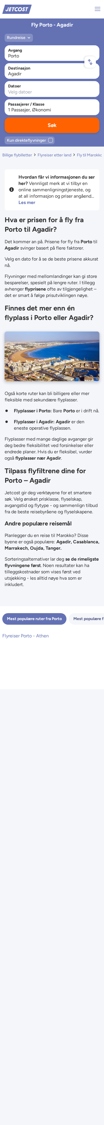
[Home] (17, 9)
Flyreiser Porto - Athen (25, 636)
